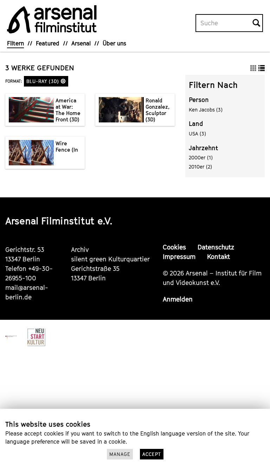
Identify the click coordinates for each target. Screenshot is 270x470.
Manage (119, 454)
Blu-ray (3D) (43, 81)
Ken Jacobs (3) (206, 110)
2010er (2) (200, 167)
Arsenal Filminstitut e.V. (58, 221)
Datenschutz (216, 247)
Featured (47, 43)
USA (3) (197, 133)
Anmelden (178, 299)
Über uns (114, 43)
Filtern (15, 43)
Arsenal (81, 43)
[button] (63, 81)
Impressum (179, 256)
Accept (151, 454)
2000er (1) (201, 157)
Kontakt (218, 256)
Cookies (174, 247)
